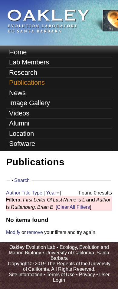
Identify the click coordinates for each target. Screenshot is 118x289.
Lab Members (29, 62)
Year (51, 192)
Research (23, 72)
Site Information (25, 274)
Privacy (87, 274)
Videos (19, 113)
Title (26, 192)
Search (22, 180)
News (17, 93)
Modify (13, 232)
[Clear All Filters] (73, 207)
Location (21, 133)
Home (18, 52)
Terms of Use (61, 274)
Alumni (19, 123)
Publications (27, 82)
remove (35, 232)
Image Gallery (29, 103)
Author (13, 192)
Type (37, 192)
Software (22, 143)
